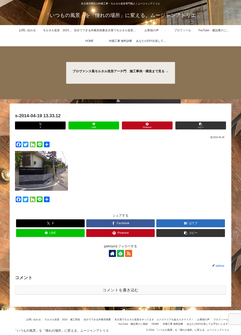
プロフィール (220, 319)
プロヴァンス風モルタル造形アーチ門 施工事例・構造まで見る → (121, 71)
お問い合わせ (33, 319)
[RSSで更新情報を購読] (128, 253)
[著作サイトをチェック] (112, 253)
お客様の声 (203, 319)
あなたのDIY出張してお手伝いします (207, 323)
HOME (155, 323)
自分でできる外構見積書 (97, 319)
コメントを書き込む (121, 290)
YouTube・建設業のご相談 (133, 323)
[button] (200, 125)
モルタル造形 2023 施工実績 (62, 319)
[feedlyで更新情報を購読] (120, 253)
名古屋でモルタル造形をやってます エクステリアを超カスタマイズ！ (154, 319)
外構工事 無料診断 (173, 323)
